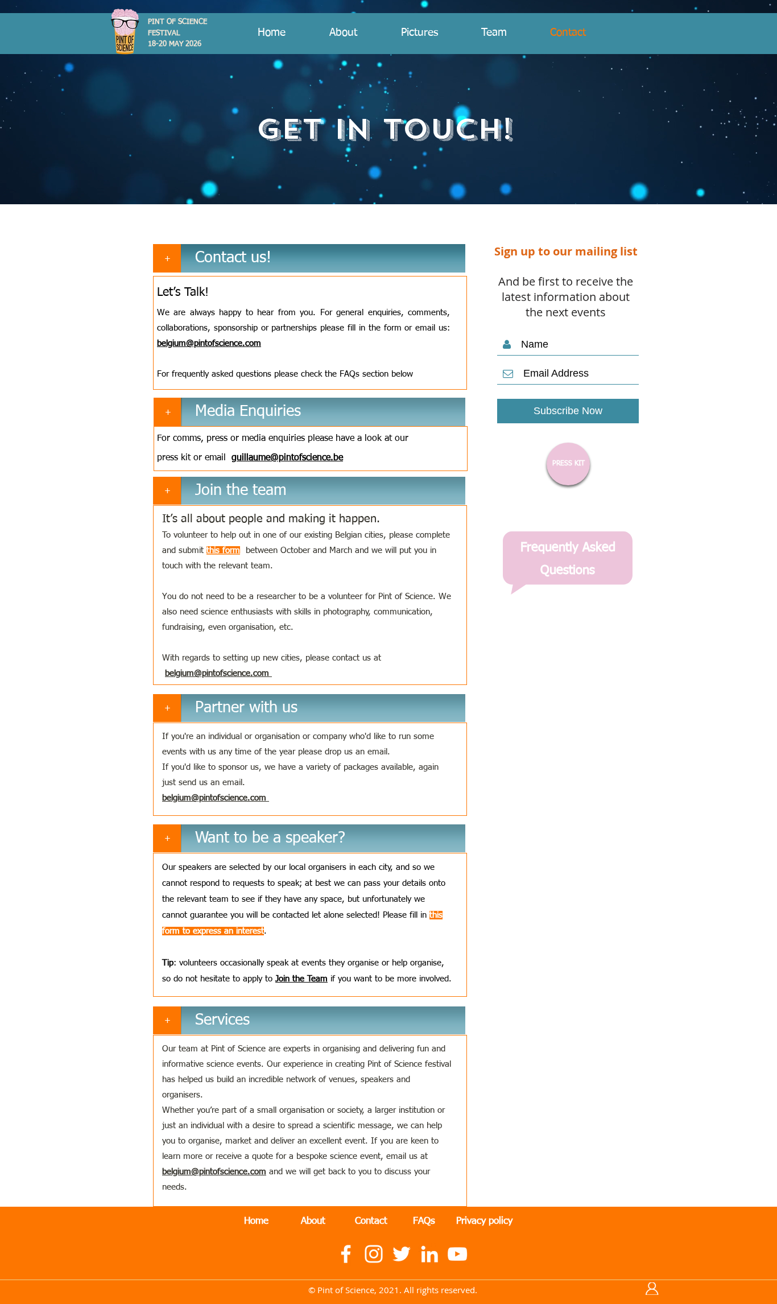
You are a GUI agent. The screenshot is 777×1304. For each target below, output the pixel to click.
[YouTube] (457, 1254)
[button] (323, 258)
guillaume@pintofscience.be (287, 458)
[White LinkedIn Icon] (429, 1254)
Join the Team (301, 979)
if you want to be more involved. (390, 979)
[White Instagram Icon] (374, 1254)
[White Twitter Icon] (402, 1254)
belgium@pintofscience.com (209, 343)
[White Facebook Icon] (346, 1254)
